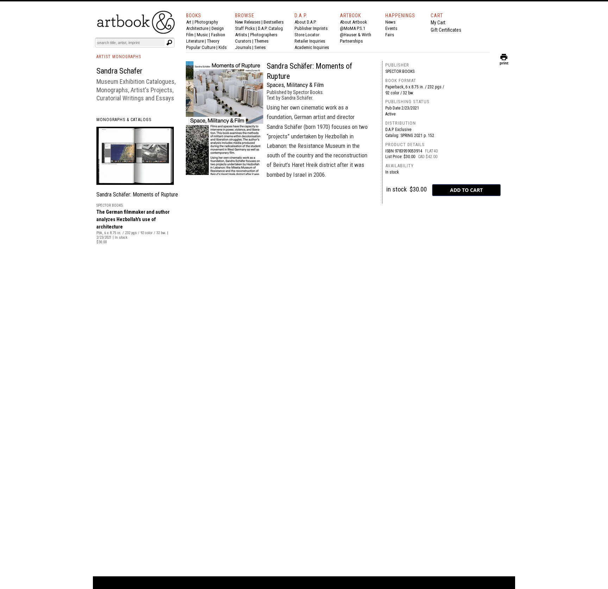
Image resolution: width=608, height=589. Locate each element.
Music (202, 34)
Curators (243, 41)
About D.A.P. (305, 22)
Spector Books (399, 71)
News (390, 22)
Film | (191, 34)
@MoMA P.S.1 (352, 28)
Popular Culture (200, 47)
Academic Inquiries (311, 47)
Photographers (263, 34)
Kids (222, 47)
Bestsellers (274, 22)
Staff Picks (245, 28)
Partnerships (351, 41)
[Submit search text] (169, 42)
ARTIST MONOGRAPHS (118, 56)
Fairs (389, 34)
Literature (195, 41)
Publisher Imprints (311, 28)
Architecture (197, 28)
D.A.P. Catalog (270, 28)
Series (260, 47)
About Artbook (353, 22)
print (504, 61)
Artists (241, 34)
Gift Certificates (446, 30)
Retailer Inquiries (309, 41)
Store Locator (306, 34)
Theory (213, 41)
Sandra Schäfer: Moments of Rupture (137, 194)
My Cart (438, 22)
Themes (261, 41)
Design (217, 28)
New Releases (247, 22)
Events (391, 28)
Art (188, 22)
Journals (243, 47)
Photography (206, 22)
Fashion (218, 34)
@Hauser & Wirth (355, 34)
